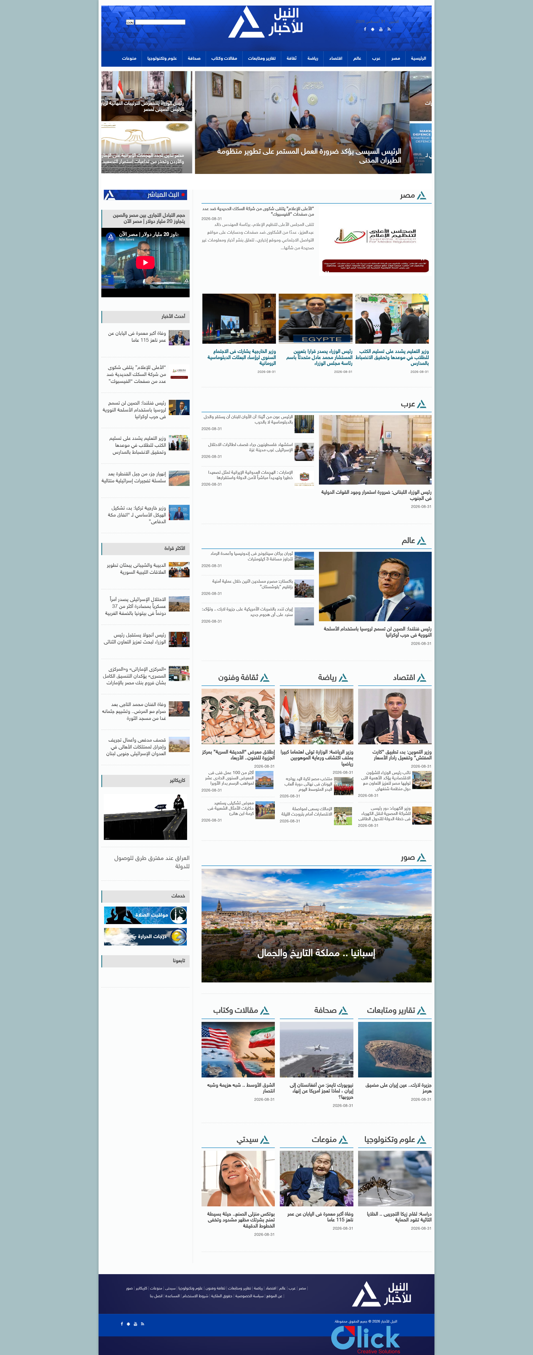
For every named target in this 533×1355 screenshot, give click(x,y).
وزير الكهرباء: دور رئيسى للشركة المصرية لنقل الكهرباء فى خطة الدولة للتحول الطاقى (384, 814)
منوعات (129, 58)
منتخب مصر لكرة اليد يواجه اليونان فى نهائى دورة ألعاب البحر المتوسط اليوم (308, 784)
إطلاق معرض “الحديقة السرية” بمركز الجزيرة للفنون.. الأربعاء (238, 755)
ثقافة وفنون (215, 1288)
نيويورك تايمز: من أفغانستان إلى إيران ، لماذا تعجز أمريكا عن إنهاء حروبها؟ (321, 1091)
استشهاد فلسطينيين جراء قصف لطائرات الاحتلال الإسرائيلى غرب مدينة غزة (250, 447)
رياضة (313, 58)
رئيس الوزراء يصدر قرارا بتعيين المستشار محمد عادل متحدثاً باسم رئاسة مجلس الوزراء (319, 358)
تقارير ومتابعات (262, 58)
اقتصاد (335, 58)
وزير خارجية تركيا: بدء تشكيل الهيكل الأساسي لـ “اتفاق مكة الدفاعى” (137, 515)
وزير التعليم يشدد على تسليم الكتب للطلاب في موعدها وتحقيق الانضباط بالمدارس (392, 358)
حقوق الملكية (221, 1296)
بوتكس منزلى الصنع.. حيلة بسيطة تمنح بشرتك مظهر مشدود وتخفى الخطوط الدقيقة (241, 1220)
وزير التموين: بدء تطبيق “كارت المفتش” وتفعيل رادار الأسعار (402, 755)
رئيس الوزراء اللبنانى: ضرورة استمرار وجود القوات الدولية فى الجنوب (376, 496)
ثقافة (291, 58)
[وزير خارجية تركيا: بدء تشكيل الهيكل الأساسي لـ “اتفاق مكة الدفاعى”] (368, 125)
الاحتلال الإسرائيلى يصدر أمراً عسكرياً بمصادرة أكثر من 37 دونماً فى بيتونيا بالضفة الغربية (135, 607)
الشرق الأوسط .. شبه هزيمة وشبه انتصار (241, 1088)
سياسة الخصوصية (249, 1296)
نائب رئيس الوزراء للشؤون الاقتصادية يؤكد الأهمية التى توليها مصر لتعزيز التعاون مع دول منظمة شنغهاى (386, 781)
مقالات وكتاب (224, 58)
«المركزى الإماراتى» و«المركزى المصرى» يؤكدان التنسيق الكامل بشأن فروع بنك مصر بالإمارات (134, 677)
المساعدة (172, 1296)
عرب (376, 58)
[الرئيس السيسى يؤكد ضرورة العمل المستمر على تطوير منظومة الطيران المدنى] (204, 73)
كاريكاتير (177, 781)
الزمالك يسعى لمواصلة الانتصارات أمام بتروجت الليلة (306, 812)
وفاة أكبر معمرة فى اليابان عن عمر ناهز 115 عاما (320, 1217)
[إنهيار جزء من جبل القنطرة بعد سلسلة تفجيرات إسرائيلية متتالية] (368, 73)
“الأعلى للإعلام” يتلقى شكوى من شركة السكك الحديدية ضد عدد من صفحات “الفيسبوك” (258, 211)
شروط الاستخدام (195, 1296)
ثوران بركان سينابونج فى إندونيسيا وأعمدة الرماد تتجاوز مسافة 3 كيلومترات (251, 556)
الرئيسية (418, 58)
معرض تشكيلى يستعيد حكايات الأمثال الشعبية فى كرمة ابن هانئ (231, 809)
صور (129, 1288)
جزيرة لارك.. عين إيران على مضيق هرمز (399, 1088)
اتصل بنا (156, 1296)
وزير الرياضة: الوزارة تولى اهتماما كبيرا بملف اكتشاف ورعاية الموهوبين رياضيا (317, 758)
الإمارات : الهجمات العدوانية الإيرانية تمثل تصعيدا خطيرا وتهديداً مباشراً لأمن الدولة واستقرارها (250, 475)
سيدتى (170, 1288)
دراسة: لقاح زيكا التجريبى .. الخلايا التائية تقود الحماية (399, 1217)
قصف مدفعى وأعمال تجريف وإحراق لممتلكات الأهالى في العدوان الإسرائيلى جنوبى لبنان (136, 747)
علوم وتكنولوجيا (162, 58)
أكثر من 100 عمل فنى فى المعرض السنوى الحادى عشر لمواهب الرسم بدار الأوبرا (229, 778)
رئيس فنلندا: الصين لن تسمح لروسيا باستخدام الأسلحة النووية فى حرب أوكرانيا (378, 632)
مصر (395, 58)
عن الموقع (274, 1296)
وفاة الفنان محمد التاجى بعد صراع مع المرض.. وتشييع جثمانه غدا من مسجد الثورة (134, 712)
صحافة (194, 58)
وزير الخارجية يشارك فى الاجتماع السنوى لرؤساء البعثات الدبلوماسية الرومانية (242, 358)
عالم (357, 58)
